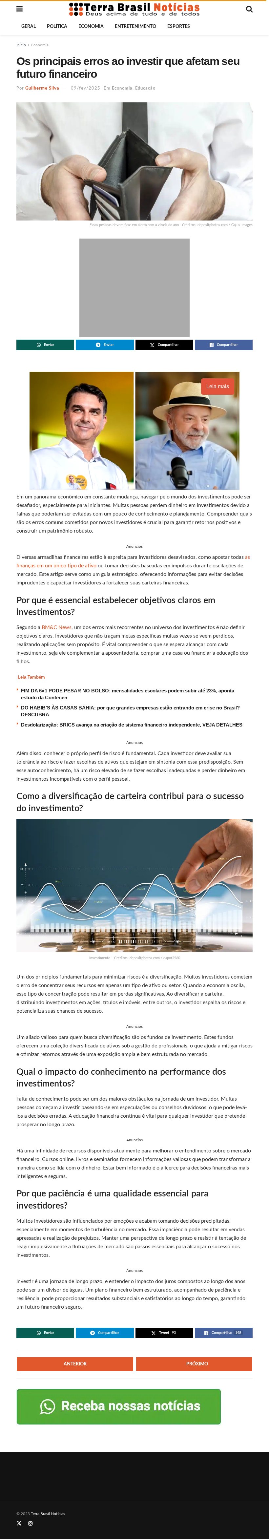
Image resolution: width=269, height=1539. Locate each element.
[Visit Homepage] (134, 9)
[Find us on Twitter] (19, 1524)
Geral (28, 26)
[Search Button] (249, 9)
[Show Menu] (19, 9)
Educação (145, 88)
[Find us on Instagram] (30, 1524)
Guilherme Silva (42, 88)
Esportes (178, 26)
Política (57, 26)
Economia (91, 26)
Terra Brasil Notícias (48, 1514)
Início (21, 45)
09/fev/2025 (85, 88)
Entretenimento (135, 26)
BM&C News (57, 627)
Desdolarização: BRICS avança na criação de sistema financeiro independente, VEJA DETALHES (131, 724)
